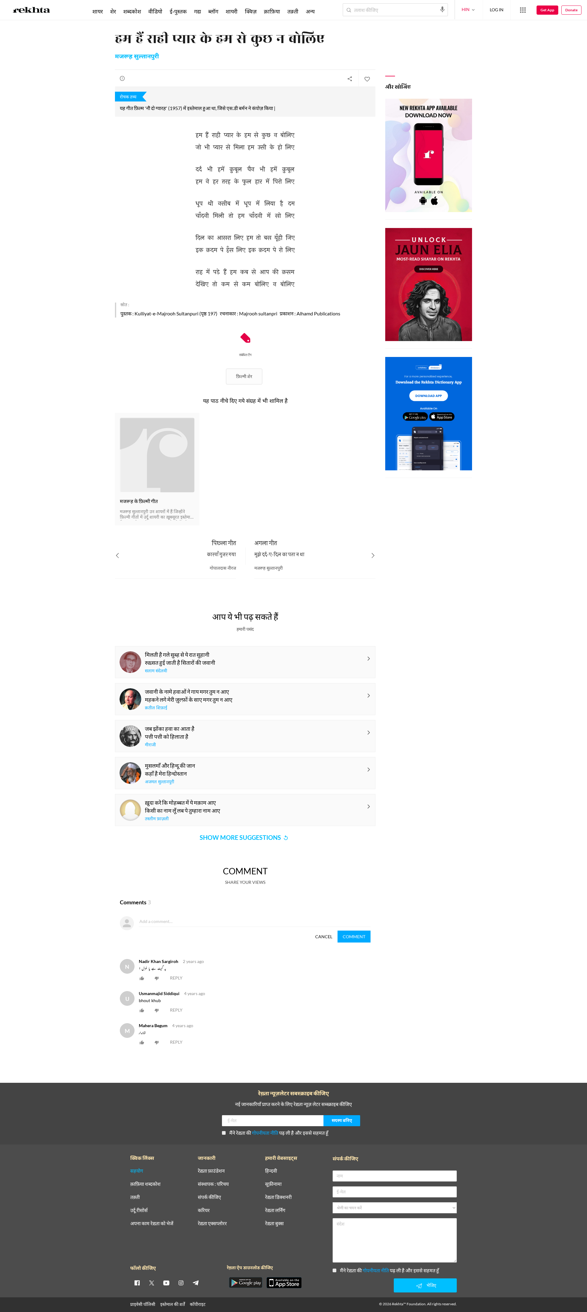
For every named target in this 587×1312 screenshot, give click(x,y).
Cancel (323, 936)
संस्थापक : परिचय (213, 1184)
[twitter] (152, 1283)
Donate (571, 10)
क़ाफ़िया (272, 11)
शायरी (232, 11)
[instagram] (181, 1283)
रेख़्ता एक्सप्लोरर (212, 1223)
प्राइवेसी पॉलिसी (142, 1304)
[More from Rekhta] (522, 10)
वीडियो (155, 11)
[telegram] (196, 1283)
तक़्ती (292, 11)
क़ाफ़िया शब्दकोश (145, 1184)
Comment (354, 936)
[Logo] (31, 11)
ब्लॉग (213, 11)
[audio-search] (442, 9)
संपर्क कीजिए (209, 1197)
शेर (113, 11)
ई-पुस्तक (178, 11)
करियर (204, 1210)
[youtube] (166, 1283)
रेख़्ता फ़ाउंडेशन (211, 1171)
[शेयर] (349, 78)
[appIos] (284, 1282)
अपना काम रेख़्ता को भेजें (151, 1223)
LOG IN (497, 9)
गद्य (197, 11)
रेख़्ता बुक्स (274, 1223)
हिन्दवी (271, 1171)
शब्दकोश (132, 11)
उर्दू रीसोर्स (139, 1210)
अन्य (310, 11)
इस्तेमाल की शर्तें (172, 1304)
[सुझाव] (122, 78)
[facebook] (137, 1283)
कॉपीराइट (197, 1304)
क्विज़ (251, 11)
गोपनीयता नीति (265, 1133)
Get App (547, 10)
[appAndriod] (245, 1282)
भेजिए (431, 1285)
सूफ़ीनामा (273, 1184)
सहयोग (136, 1171)
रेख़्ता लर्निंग (275, 1210)
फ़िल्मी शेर (244, 376)
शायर (97, 11)
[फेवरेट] (366, 78)
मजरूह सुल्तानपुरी (137, 57)
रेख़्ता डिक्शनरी (278, 1197)
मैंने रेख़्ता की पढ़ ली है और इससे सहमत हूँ (278, 1133)
